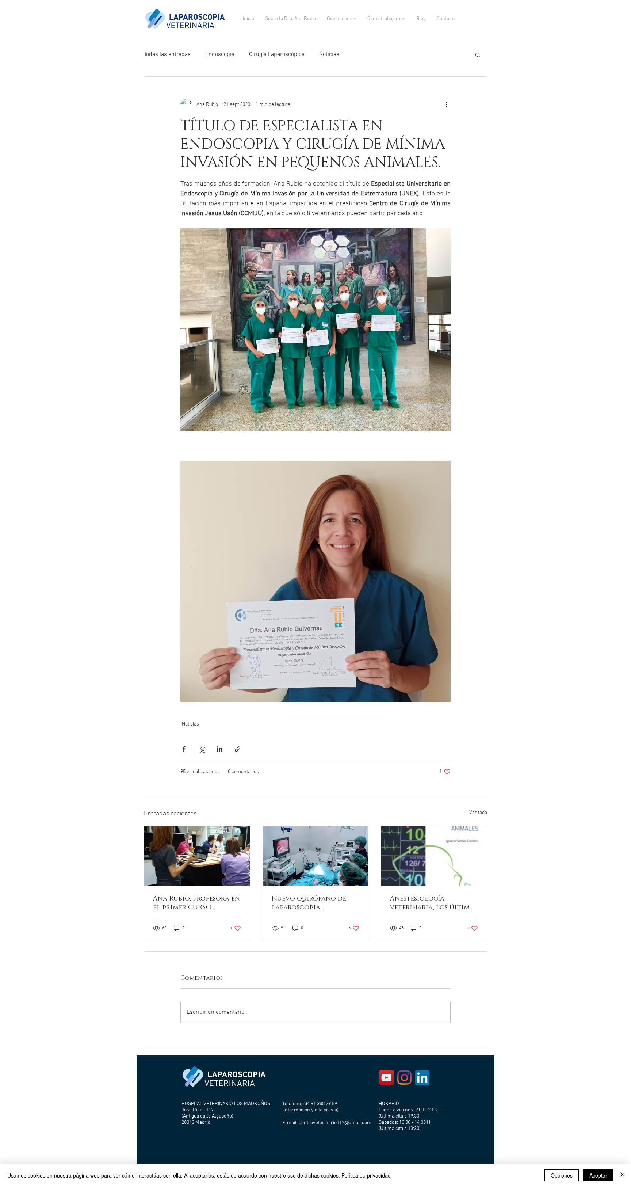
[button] (477, 54)
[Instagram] (404, 1077)
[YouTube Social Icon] (386, 1077)
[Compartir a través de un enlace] (237, 749)
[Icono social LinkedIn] (422, 1077)
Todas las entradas (167, 54)
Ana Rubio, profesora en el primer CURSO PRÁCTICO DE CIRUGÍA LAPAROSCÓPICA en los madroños (196, 903)
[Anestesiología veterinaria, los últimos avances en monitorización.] (434, 856)
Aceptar (598, 1175)
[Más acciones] (446, 104)
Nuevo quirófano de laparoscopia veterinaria (309, 903)
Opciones (562, 1175)
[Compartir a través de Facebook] (183, 749)
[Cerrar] (622, 1175)
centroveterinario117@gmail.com (335, 1123)
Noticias (329, 54)
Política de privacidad (366, 1175)
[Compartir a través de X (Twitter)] (201, 749)
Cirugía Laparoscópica (277, 54)
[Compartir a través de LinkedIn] (219, 749)
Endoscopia (219, 54)
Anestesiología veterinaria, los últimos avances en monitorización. (434, 903)
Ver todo (478, 813)
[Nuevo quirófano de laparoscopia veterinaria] (315, 856)
